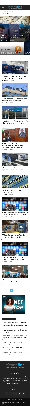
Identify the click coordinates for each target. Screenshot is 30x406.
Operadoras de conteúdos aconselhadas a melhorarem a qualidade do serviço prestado (12, 145)
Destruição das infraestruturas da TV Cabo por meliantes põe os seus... (15, 122)
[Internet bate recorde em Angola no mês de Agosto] (15, 181)
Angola (6, 11)
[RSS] (15, 393)
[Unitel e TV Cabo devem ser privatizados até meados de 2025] (12, 51)
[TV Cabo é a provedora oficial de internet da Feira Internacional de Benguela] (15, 226)
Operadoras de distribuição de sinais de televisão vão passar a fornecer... (15, 214)
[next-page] (18, 290)
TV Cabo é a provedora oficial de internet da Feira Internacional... (13, 236)
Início (3, 11)
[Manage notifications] (3, 403)
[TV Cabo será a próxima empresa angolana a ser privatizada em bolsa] (15, 159)
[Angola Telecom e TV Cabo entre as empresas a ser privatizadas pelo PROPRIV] (15, 90)
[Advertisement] (16, 3)
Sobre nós (14, 399)
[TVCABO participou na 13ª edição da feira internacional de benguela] (15, 67)
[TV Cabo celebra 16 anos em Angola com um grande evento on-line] (15, 271)
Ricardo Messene (6, 329)
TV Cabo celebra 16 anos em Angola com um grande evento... (14, 281)
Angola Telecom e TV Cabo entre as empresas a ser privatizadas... (14, 100)
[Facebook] (6, 393)
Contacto (20, 399)
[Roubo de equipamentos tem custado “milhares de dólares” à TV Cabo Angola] (15, 249)
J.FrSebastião (4, 102)
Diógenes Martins (6, 335)
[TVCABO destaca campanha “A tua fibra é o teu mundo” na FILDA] (15, 29)
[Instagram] (10, 393)
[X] (19, 393)
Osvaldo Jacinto (4, 40)
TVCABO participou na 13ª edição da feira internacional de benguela (15, 77)
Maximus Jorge (5, 80)
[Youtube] (23, 393)
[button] (2, 7)
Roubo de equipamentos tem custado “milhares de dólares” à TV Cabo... (15, 258)
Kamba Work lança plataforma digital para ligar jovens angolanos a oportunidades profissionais (14, 330)
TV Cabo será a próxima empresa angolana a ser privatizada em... (13, 169)
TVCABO (3, 96)
